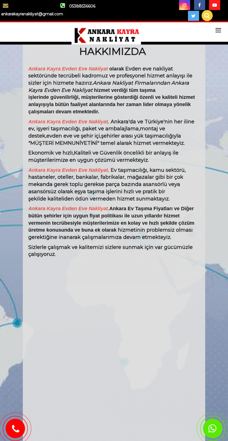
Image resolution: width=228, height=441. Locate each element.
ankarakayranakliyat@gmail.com (32, 13)
